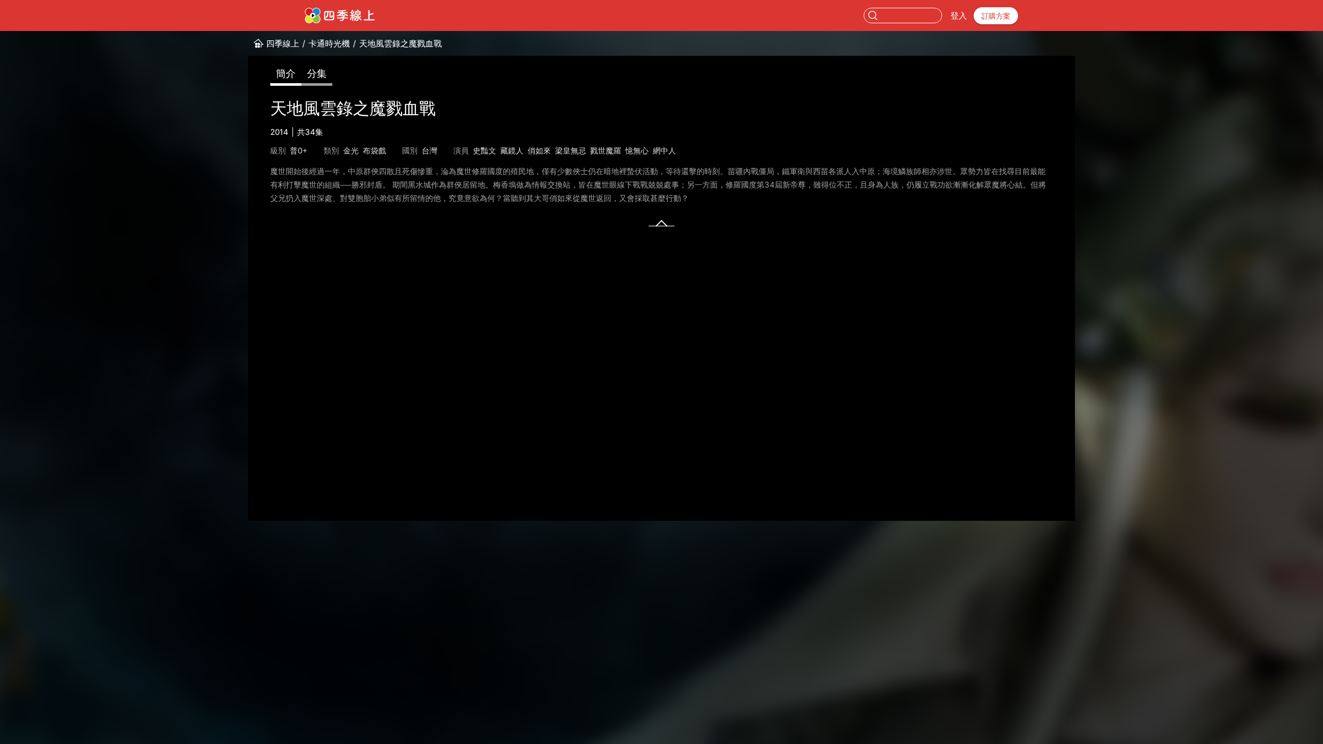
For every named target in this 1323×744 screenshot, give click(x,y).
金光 (351, 151)
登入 (958, 15)
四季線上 (282, 43)
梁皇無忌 (570, 151)
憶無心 (637, 151)
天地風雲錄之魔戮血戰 (400, 43)
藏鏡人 (512, 151)
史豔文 (484, 151)
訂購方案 (995, 15)
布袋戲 (374, 151)
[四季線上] (340, 15)
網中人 (664, 151)
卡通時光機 (329, 43)
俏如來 (539, 151)
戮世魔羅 (605, 151)
